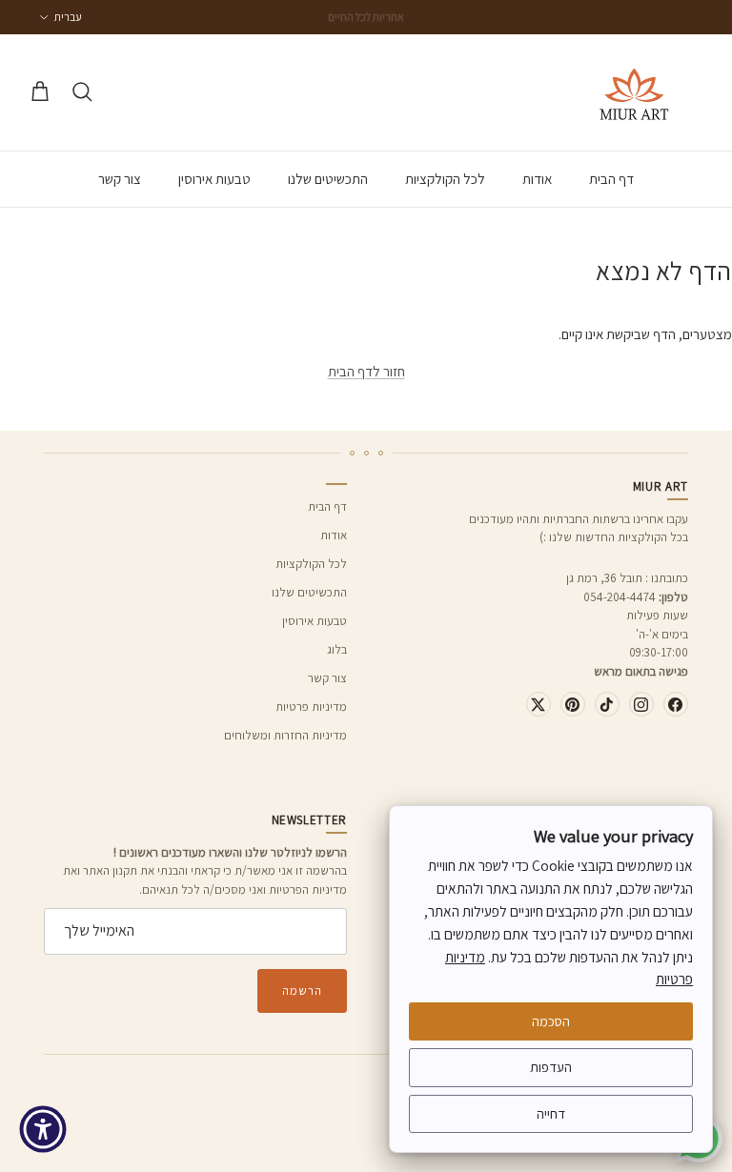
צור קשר (119, 179)
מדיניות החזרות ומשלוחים (285, 735)
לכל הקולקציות (445, 179)
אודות (537, 179)
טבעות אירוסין (214, 179)
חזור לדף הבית (366, 371)
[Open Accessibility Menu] (43, 1129)
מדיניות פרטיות (311, 706)
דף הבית (611, 179)
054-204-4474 (619, 597)
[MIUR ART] (634, 92)
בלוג (337, 649)
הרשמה (302, 990)
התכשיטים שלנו (328, 179)
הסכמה (551, 1021)
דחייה (551, 1113)
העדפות (551, 1067)
